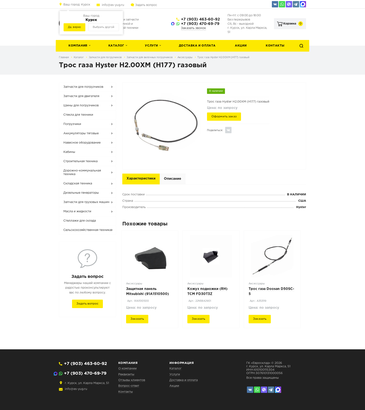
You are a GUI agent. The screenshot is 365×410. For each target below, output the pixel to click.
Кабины (69, 152)
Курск (76, 4)
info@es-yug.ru (113, 5)
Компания (77, 45)
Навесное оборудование (82, 142)
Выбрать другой (103, 27)
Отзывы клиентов (131, 380)
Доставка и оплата (197, 45)
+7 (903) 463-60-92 (200, 19)
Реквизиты (126, 374)
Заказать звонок (193, 28)
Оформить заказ (224, 116)
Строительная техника (80, 161)
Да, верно (74, 27)
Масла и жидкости (77, 211)
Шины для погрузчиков (81, 105)
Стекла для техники (78, 115)
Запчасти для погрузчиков (106, 57)
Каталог (116, 45)
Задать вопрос (146, 5)
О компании (127, 368)
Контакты (275, 45)
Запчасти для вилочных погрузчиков (150, 57)
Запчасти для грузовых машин (86, 202)
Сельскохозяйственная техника (87, 230)
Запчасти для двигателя (81, 96)
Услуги (151, 45)
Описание (172, 178)
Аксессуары (185, 57)
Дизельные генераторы (81, 193)
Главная (64, 57)
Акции (241, 45)
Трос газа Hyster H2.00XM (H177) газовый (223, 57)
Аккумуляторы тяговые (81, 133)
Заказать (137, 319)
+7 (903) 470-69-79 (200, 24)
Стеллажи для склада (79, 220)
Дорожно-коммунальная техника (82, 172)
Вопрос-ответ (128, 386)
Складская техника (77, 183)
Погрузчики (72, 124)
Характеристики (141, 178)
